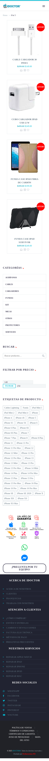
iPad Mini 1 (37, 408)
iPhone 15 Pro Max (12, 483)
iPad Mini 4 (23, 413)
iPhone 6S (24, 428)
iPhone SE (8, 493)
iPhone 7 (25, 433)
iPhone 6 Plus (10, 428)
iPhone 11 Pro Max (12, 448)
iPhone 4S (20, 418)
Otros (8, 318)
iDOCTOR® (16, 751)
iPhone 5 (32, 418)
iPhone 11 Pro (23, 443)
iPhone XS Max (11, 503)
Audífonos (11, 278)
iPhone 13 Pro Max (12, 468)
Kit (7, 305)
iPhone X (39, 493)
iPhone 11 (8, 443)
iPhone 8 (23, 438)
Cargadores (12, 291)
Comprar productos (21, 70)
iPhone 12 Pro (27, 453)
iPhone (35, 413)
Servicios (10, 332)
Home (5, 15)
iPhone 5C (8, 423)
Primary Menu (43, 6)
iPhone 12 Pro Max (12, 458)
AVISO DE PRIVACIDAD (19, 737)
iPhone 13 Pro (27, 463)
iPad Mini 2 (9, 413)
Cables (9, 284)
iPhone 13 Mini (11, 463)
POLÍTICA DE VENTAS (22, 728)
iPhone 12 (29, 448)
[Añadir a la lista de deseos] (28, 70)
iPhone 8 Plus (37, 438)
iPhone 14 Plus (10, 473)
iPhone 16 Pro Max (28, 488)
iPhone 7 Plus (10, 438)
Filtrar (9, 386)
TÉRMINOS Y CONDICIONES (21, 731)
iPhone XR (9, 498)
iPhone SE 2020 (24, 493)
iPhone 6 (33, 423)
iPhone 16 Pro (10, 488)
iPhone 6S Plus (10, 433)
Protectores (12, 325)
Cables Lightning (11, 408)
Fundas (9, 298)
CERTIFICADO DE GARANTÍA (22, 734)
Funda (25, 408)
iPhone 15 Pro (27, 478)
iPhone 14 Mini (31, 468)
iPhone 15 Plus (10, 478)
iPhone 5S (21, 423)
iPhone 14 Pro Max (29, 473)
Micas (8, 312)
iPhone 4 (8, 418)
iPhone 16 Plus (31, 483)
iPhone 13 (29, 458)
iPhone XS (22, 498)
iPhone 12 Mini (11, 453)
